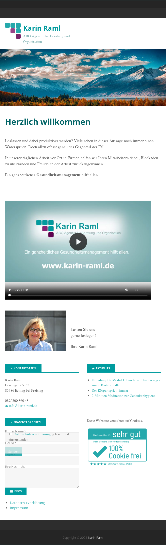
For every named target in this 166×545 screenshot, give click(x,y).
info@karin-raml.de (23, 405)
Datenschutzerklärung (27, 502)
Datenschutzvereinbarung (32, 433)
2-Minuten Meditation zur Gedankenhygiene (123, 395)
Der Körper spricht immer (110, 390)
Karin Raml (42, 28)
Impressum (19, 507)
